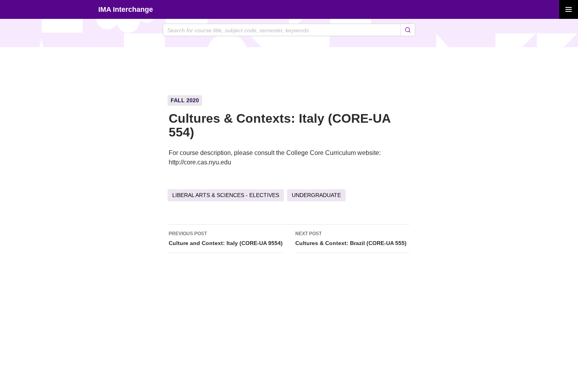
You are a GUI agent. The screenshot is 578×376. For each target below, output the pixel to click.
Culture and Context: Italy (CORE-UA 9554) (226, 238)
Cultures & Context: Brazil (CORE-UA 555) (351, 238)
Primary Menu (568, 9)
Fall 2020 (185, 100)
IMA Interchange (125, 9)
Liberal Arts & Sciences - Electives (225, 195)
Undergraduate (316, 195)
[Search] (407, 30)
